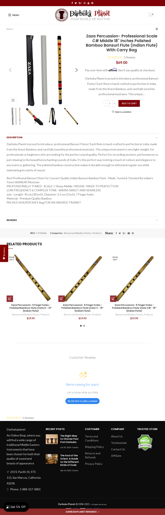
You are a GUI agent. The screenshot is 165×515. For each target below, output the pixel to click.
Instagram (85, 3)
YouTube (88, 3)
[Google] (124, 233)
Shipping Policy (94, 447)
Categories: (56, 233)
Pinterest (92, 3)
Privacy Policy (93, 463)
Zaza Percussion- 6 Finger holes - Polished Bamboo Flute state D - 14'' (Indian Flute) (31, 308)
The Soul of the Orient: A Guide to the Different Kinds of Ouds (69, 460)
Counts (75, 447)
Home (9, 29)
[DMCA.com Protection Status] (145, 442)
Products (97, 233)
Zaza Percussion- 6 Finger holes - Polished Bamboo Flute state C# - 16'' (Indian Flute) (134, 308)
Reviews (12, 220)
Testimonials (119, 443)
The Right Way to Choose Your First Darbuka (69, 439)
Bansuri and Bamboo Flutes (77, 233)
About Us (117, 436)
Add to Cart (129, 103)
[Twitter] (120, 233)
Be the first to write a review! (82, 401)
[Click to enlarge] (13, 100)
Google (80, 3)
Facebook (72, 3)
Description (14, 137)
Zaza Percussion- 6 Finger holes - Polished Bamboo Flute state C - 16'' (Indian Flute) (82, 308)
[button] (82, 512)
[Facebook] (116, 233)
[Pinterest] (133, 233)
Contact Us (118, 449)
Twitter (76, 3)
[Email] (129, 233)
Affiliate (116, 455)
